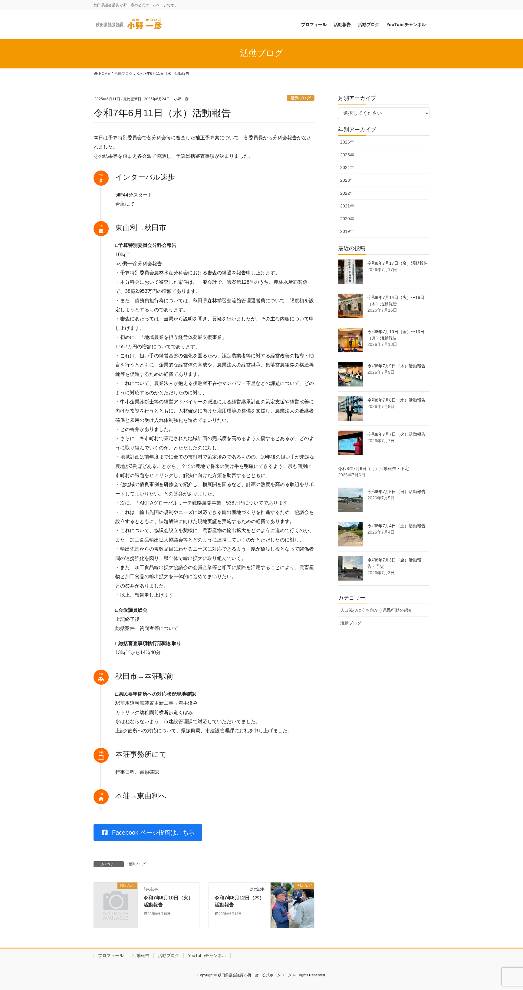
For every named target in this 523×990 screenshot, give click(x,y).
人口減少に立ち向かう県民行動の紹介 (376, 610)
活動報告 (140, 955)
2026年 (347, 142)
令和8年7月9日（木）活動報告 (396, 365)
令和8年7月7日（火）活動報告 (396, 434)
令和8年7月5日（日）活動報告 (396, 491)
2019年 (347, 231)
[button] (148, 832)
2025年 (347, 154)
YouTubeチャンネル (207, 955)
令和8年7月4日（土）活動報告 (396, 525)
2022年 (347, 193)
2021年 (347, 206)
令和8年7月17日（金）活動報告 (397, 263)
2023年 (347, 180)
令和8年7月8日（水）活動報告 (396, 400)
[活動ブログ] (115, 895)
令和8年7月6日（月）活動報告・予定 (373, 468)
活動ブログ (301, 98)
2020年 (347, 218)
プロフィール (110, 955)
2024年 (347, 167)
